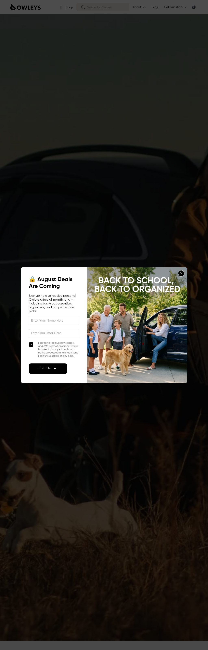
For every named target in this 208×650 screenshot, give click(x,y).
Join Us (45, 368)
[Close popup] (181, 273)
